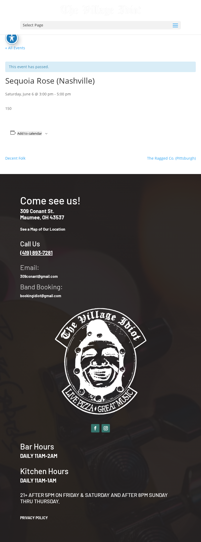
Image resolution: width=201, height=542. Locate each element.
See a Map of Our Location (42, 229)
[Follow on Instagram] (106, 428)
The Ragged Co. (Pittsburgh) (171, 158)
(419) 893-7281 (36, 253)
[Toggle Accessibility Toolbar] (11, 38)
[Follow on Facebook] (95, 428)
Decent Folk (15, 158)
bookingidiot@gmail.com (40, 296)
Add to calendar (29, 133)
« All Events (15, 47)
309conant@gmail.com (39, 276)
